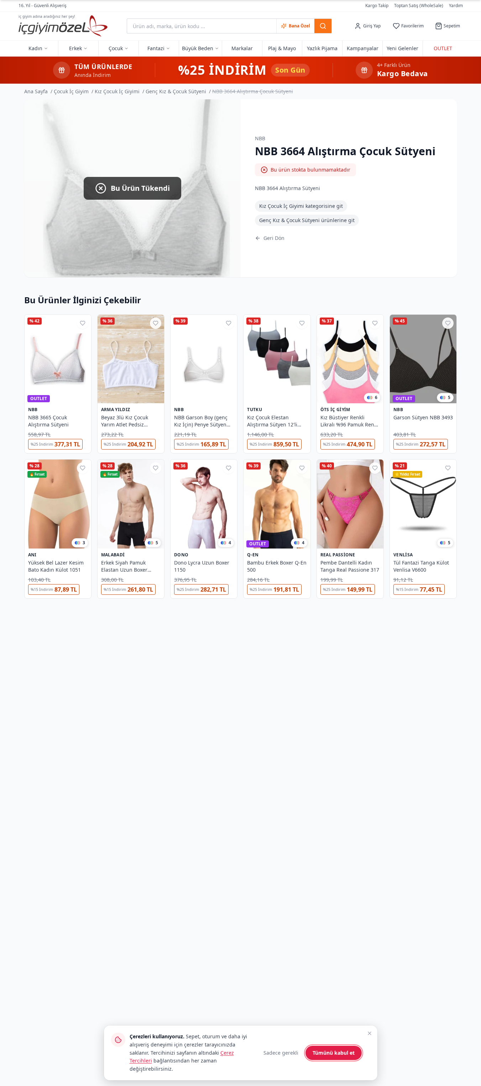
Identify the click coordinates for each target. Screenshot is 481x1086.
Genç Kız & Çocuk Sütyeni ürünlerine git (307, 220)
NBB (260, 138)
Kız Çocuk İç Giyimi (117, 91)
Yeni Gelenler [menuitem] (402, 48)
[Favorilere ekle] (82, 323)
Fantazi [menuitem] (155, 48)
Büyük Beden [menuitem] (197, 48)
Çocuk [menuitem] (116, 48)
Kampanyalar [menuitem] (362, 48)
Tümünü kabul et (334, 1052)
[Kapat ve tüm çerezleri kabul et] (370, 1033)
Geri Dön (273, 238)
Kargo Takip (376, 6)
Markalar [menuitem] (242, 48)
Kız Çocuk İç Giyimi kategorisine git (301, 206)
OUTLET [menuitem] (443, 48)
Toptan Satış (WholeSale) (418, 6)
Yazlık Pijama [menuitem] (322, 48)
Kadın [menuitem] (35, 48)
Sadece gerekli (280, 1052)
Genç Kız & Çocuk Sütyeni (176, 91)
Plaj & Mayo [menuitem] (282, 48)
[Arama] (322, 26)
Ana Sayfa (36, 91)
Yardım (456, 5)
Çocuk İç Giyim (71, 91)
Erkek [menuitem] (75, 48)
